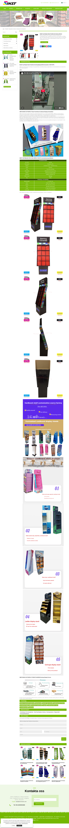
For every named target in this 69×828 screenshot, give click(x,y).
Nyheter (27, 8)
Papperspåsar (6, 45)
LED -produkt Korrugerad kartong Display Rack (13, 64)
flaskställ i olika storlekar (47, 703)
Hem (5, 8)
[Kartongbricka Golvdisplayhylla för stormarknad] (27, 753)
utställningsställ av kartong (58, 703)
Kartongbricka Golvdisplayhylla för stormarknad (26, 763)
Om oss (11, 8)
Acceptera (19, 825)
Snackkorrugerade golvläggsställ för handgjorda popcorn (43, 781)
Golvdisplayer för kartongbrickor (26, 712)
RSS (50, 818)
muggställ (45, 705)
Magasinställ (56, 712)
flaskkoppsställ (38, 703)
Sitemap (47, 818)
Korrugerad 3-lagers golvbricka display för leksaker (26, 781)
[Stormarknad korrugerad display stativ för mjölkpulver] (59, 772)
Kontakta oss (59, 8)
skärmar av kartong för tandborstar (27, 703)
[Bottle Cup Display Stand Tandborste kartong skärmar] (23, 55)
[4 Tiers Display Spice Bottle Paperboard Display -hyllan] (43, 753)
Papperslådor (6, 43)
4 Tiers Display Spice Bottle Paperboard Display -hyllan (41, 763)
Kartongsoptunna (50, 712)
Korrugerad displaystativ (37, 705)
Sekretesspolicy (25, 823)
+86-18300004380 (45, 2)
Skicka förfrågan (47, 8)
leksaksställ (31, 707)
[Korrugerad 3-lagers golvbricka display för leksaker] (27, 772)
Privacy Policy (56, 818)
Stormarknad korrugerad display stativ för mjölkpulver (58, 781)
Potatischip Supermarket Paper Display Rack (13, 72)
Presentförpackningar (7, 41)
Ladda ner (36, 8)
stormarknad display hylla (25, 705)
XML (52, 818)
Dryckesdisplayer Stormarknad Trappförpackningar (58, 763)
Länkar (43, 818)
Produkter (19, 8)
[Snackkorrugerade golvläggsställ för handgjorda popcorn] (43, 772)
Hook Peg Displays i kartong (40, 712)
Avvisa (13, 825)
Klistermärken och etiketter (8, 47)
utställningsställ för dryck (53, 705)
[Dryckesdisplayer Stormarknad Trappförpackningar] (59, 753)
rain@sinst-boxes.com (55, 2)
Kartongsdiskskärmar (24, 713)
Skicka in (64, 739)
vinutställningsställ (24, 707)
